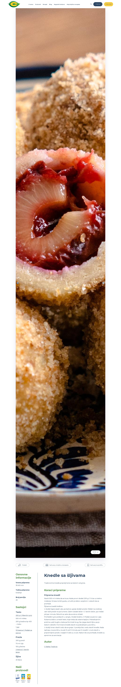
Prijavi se (98, 4)
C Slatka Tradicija (50, 647)
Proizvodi (38, 4)
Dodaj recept (109, 4)
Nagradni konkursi (59, 4)
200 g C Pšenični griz (24, 615)
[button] (103, 283)
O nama (31, 4)
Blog (50, 4)
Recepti (45, 4)
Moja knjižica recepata (73, 4)
